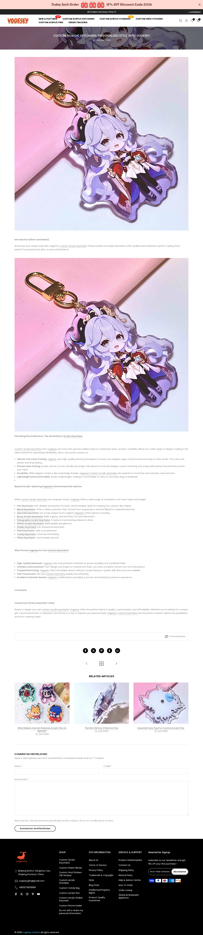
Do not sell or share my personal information (71, 912)
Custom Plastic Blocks (70, 867)
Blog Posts (94, 885)
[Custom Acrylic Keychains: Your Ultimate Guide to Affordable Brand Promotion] (86, 664)
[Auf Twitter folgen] (21, 894)
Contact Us (124, 865)
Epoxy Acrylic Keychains (30, 516)
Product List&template (130, 860)
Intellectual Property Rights (99, 891)
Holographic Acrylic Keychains (33, 520)
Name (18, 766)
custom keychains (55, 573)
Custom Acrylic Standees (67, 882)
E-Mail (108, 766)
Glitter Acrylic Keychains (30, 523)
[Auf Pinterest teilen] (101, 650)
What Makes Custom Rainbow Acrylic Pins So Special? (42, 730)
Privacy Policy (96, 870)
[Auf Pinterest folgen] (33, 894)
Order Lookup (125, 890)
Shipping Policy (126, 870)
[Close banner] (200, 5)
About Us (93, 860)
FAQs (91, 880)
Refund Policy (126, 875)
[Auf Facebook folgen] (16, 894)
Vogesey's (85, 473)
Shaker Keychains (26, 527)
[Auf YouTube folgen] (38, 894)
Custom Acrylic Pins (69, 893)
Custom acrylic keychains (28, 449)
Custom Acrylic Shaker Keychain (71, 899)
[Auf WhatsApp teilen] (117, 650)
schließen (9, 12)
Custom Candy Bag (69, 888)
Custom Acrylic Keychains (67, 861)
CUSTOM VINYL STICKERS (149, 18)
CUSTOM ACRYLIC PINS (51, 22)
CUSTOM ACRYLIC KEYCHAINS (78, 18)
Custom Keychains (58, 550)
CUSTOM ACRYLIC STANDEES (116, 18)
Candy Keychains (26, 534)
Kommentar (22, 779)
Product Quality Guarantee (97, 899)
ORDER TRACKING (78, 22)
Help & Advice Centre (130, 880)
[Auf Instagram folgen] (27, 894)
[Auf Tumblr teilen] (109, 650)
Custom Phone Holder (70, 905)
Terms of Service (98, 865)
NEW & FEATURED (49, 18)
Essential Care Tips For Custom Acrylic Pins (161, 728)
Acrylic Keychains (72, 436)
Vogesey (52, 449)
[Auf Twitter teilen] (93, 650)
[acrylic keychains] (101, 344)
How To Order (126, 885)
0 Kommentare (177, 636)
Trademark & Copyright (101, 875)
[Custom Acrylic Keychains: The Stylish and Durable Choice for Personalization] (116, 664)
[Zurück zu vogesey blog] (101, 664)
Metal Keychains (26, 509)
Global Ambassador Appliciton (129, 896)
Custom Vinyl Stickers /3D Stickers (70, 874)
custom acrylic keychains (73, 245)
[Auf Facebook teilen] (85, 650)
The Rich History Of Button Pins (101, 728)
